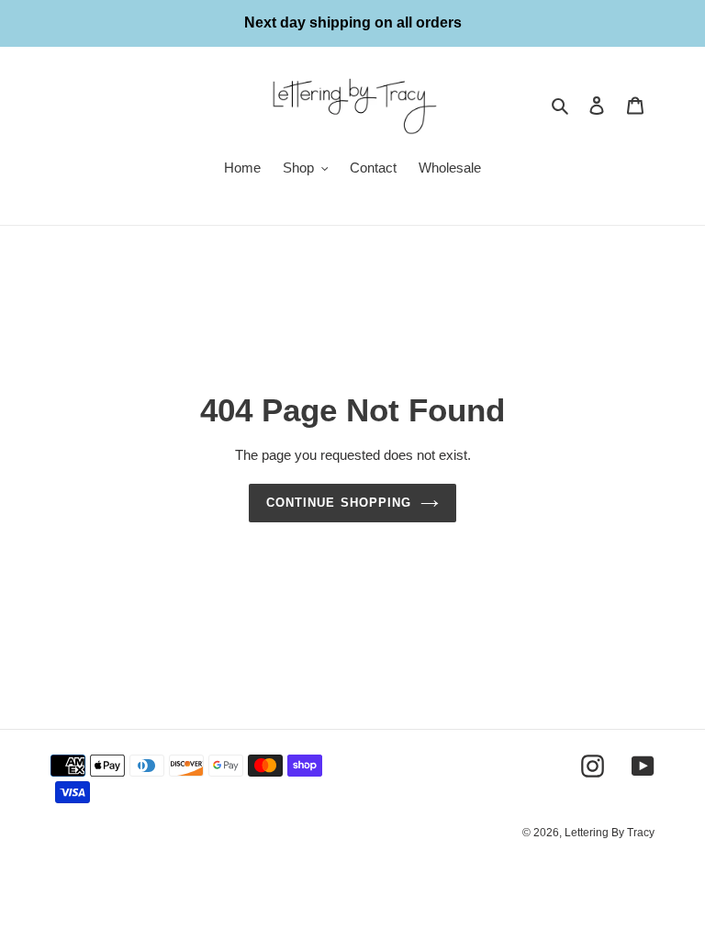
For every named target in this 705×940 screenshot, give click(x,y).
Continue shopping (338, 502)
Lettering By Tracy (610, 832)
